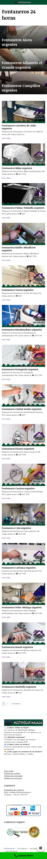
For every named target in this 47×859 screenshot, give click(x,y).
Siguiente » (16, 704)
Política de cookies (12, 773)
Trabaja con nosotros (13, 778)
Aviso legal (8, 771)
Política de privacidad (13, 776)
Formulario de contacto (14, 790)
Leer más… (6, 138)
